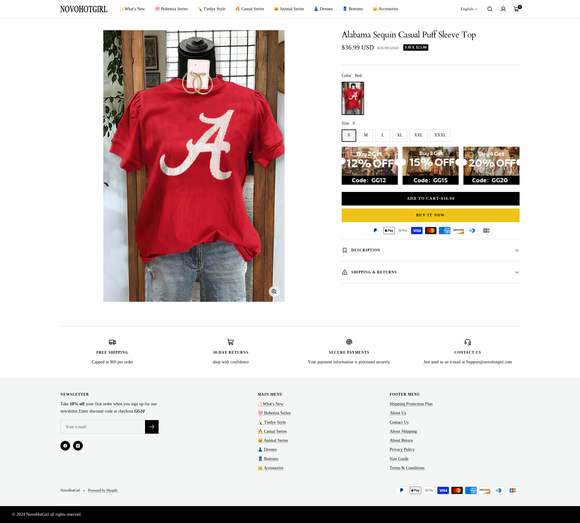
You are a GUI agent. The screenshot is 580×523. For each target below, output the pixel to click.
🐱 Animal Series (289, 9)
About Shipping (403, 431)
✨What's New (132, 9)
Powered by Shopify (103, 490)
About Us (398, 413)
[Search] (490, 9)
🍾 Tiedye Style (211, 9)
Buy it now (430, 215)
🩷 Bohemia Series (171, 9)
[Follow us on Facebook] (65, 446)
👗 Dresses (323, 9)
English (467, 9)
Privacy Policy (402, 449)
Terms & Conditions (407, 468)
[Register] (152, 427)
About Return (401, 440)
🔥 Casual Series (249, 9)
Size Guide (399, 459)
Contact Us (399, 422)
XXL (418, 135)
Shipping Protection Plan (411, 404)
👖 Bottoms (352, 9)
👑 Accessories (385, 9)
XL (400, 135)
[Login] (503, 9)
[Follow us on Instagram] (78, 446)
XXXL (440, 135)
